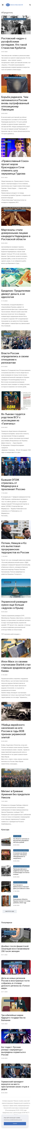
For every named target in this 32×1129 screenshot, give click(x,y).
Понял (15, 1123)
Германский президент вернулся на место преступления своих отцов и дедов (15, 1085)
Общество (8, 141)
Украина (14, 394)
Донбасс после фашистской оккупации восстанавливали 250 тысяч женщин (15, 948)
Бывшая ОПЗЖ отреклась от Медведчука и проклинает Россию (13, 484)
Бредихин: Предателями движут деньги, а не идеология (15, 293)
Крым (15, 896)
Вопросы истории (16, 1067)
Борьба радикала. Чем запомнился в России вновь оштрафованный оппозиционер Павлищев (15, 103)
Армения (15, 771)
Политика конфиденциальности (13, 1119)
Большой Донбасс (10, 931)
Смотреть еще (9, 911)
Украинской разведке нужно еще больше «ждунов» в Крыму (14, 604)
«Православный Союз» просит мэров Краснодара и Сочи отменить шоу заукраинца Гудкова (15, 167)
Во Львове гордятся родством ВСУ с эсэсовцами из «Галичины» (13, 419)
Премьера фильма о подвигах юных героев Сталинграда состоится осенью (21, 871)
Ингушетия (17, 836)
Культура (5, 830)
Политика (7, 271)
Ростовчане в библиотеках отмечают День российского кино (21, 886)
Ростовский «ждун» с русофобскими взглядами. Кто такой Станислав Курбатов (14, 43)
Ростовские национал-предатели (15, 19)
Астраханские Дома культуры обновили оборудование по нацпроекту (20, 855)
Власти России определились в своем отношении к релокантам (15, 358)
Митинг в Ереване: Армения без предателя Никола (15, 794)
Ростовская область (11, 212)
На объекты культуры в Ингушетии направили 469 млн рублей (21, 840)
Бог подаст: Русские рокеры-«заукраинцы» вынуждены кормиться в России (13, 1051)
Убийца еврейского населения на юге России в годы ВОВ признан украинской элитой (13, 731)
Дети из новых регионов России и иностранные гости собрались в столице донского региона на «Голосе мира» (15, 983)
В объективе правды (11, 523)
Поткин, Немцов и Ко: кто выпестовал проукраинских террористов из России (15, 548)
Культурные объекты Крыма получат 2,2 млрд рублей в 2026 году (21, 901)
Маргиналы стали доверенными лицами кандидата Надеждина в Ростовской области (15, 234)
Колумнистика (9, 1000)
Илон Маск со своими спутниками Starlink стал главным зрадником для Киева (16, 666)
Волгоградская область (21, 866)
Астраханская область (21, 850)
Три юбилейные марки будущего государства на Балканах (13, 1017)
